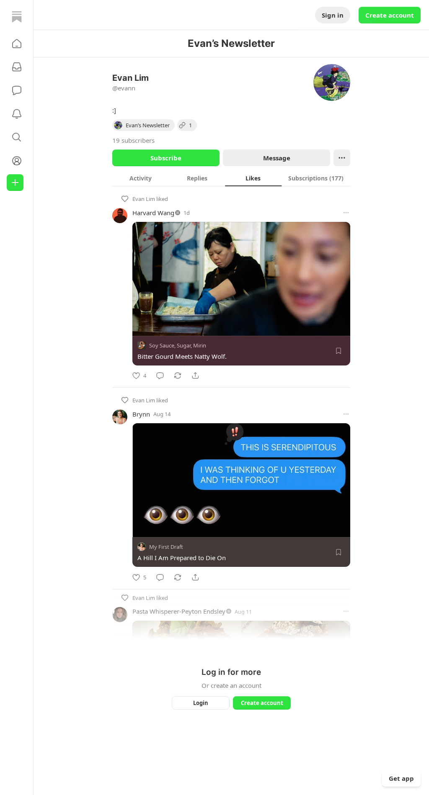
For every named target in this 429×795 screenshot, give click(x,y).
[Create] (15, 182)
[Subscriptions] (17, 67)
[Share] (195, 375)
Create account (389, 15)
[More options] (346, 212)
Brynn (141, 414)
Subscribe (165, 158)
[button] (17, 43)
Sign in (333, 15)
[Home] (17, 17)
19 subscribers (133, 140)
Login (200, 703)
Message (276, 158)
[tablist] (231, 178)
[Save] (338, 351)
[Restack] (178, 375)
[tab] (140, 178)
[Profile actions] (341, 157)
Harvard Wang (153, 212)
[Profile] (17, 161)
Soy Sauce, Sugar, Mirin (177, 345)
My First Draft (166, 547)
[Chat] (17, 90)
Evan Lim (143, 199)
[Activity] (17, 114)
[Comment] (160, 375)
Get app (401, 778)
